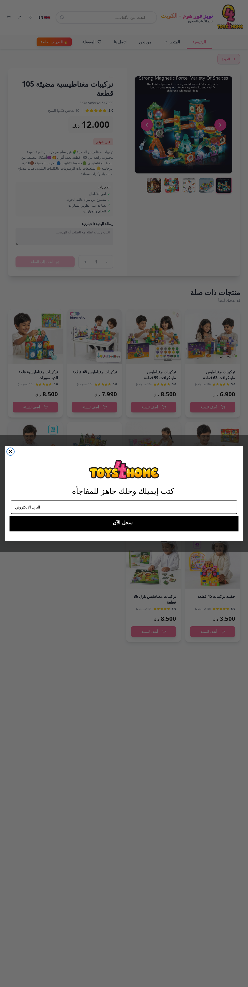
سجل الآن (123, 522)
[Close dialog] (11, 452)
